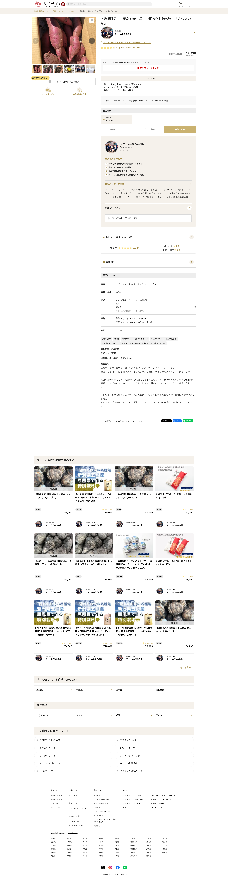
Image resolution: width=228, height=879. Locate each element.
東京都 (117, 842)
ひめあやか (141, 318)
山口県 (85, 852)
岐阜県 (117, 845)
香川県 (117, 852)
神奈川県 (133, 842)
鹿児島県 (133, 856)
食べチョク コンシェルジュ (133, 800)
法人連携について (75, 822)
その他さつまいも (144, 322)
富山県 (164, 842)
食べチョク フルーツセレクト (162, 800)
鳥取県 (148, 849)
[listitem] (54, 690)
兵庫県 (101, 849)
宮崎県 (117, 856)
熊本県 (85, 856)
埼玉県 (85, 842)
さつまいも (127, 318)
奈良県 (117, 849)
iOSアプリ (127, 807)
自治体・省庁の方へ (76, 826)
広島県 (69, 852)
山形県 (132, 838)
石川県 (53, 845)
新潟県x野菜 (171, 339)
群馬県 (69, 842)
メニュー (189, 6)
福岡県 (164, 852)
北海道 (53, 838)
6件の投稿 (136, 47)
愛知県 (148, 845)
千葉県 (101, 842)
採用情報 (97, 826)
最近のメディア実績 (114, 184)
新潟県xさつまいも (111, 343)
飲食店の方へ (55, 807)
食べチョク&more (157, 803)
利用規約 (97, 807)
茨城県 (164, 838)
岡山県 (53, 852)
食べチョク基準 (56, 800)
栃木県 (53, 842)
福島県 (148, 838)
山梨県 (85, 845)
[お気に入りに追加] (91, 20)
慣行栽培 (107, 339)
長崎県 (69, 856)
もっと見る (185, 667)
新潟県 (119, 330)
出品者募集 (73, 796)
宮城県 (101, 838)
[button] (148, 244)
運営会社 (97, 796)
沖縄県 (148, 856)
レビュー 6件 (126, 48)
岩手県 (85, 838)
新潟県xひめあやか (132, 343)
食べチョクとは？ (57, 796)
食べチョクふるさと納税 (132, 796)
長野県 (101, 845)
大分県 (101, 856)
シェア (178, 420)
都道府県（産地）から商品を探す (65, 833)
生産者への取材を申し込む (79, 809)
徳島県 (101, 852)
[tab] (148, 129)
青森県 (69, 838)
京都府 (69, 849)
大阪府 (85, 849)
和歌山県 (133, 849)
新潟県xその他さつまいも (155, 343)
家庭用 (126, 339)
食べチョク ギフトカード (132, 803)
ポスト (167, 420)
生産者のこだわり (113, 159)
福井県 (69, 845)
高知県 (148, 852)
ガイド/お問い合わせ (101, 800)
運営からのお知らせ (101, 803)
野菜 (118, 318)
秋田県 (117, 838)
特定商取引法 (98, 815)
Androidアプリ (156, 807)
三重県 (164, 845)
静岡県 (132, 845)
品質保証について (57, 803)
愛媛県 (132, 852)
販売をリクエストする (148, 68)
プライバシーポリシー (102, 811)
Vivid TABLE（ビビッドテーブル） (164, 796)
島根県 (164, 849)
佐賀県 (53, 856)
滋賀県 (53, 849)
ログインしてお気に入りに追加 (66, 82)
